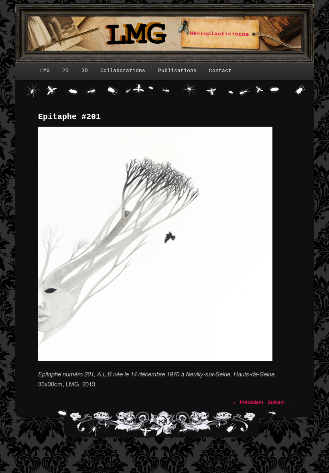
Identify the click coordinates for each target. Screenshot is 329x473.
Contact (220, 71)
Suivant (279, 402)
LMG (45, 71)
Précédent (248, 402)
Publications (177, 71)
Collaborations (122, 71)
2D (65, 71)
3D (84, 71)
